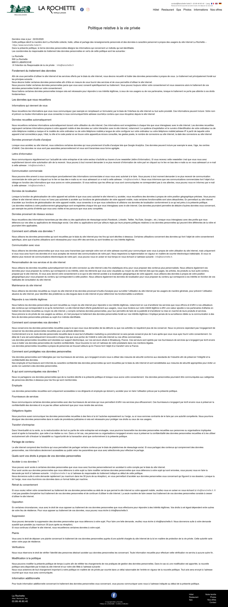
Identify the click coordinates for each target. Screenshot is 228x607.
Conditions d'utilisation (122, 604)
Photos (187, 9)
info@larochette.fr (65, 65)
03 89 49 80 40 (198, 3)
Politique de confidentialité (107, 604)
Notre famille (210, 594)
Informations (201, 9)
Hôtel (156, 9)
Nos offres (216, 9)
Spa (178, 9)
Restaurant (167, 9)
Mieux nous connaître (20, 14)
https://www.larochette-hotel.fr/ (26, 44)
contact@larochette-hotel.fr (181, 3)
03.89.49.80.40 (20, 601)
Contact (213, 602)
